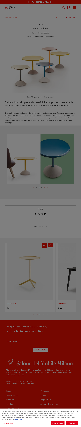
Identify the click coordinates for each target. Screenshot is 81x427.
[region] (40, 418)
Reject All (72, 423)
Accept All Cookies (57, 423)
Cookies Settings (8, 423)
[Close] (78, 412)
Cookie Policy (18, 419)
